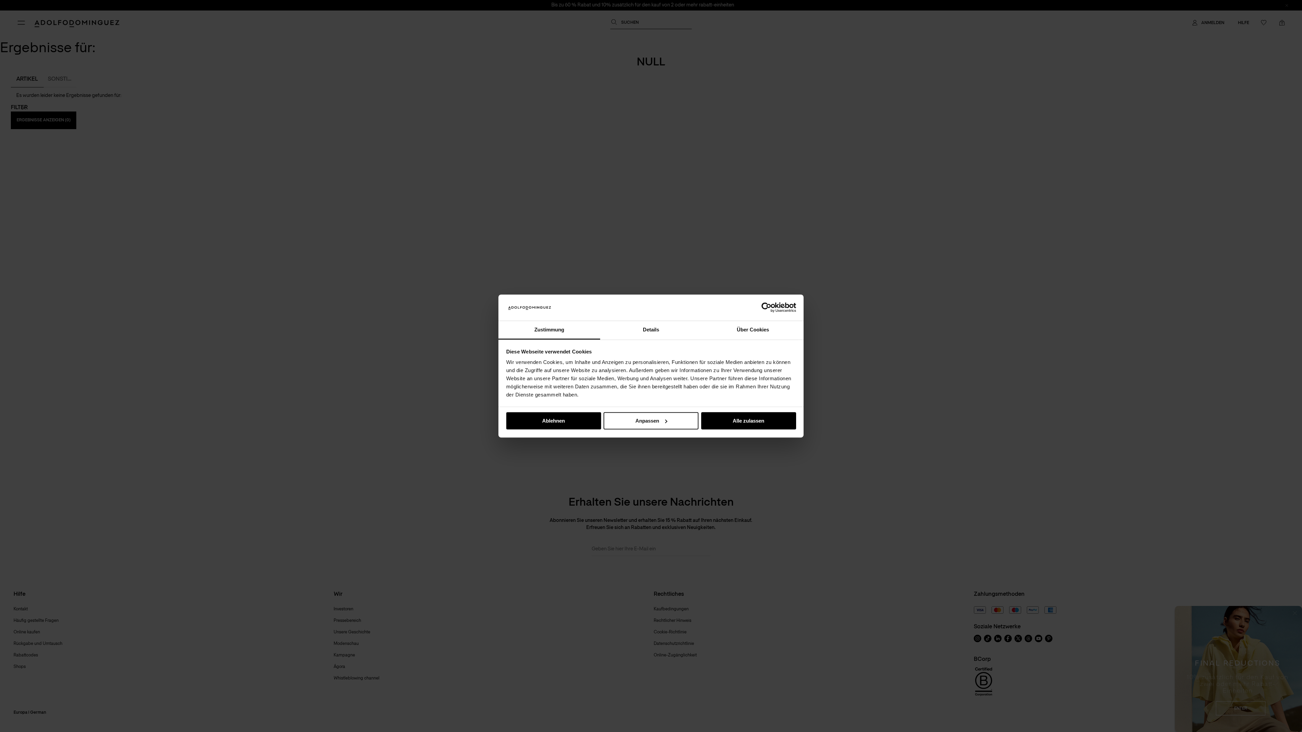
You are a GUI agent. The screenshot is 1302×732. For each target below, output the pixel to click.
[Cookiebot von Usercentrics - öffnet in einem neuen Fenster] (766, 308)
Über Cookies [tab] (753, 329)
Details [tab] (651, 329)
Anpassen (647, 421)
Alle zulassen (748, 421)
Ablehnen (553, 421)
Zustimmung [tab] (549, 329)
